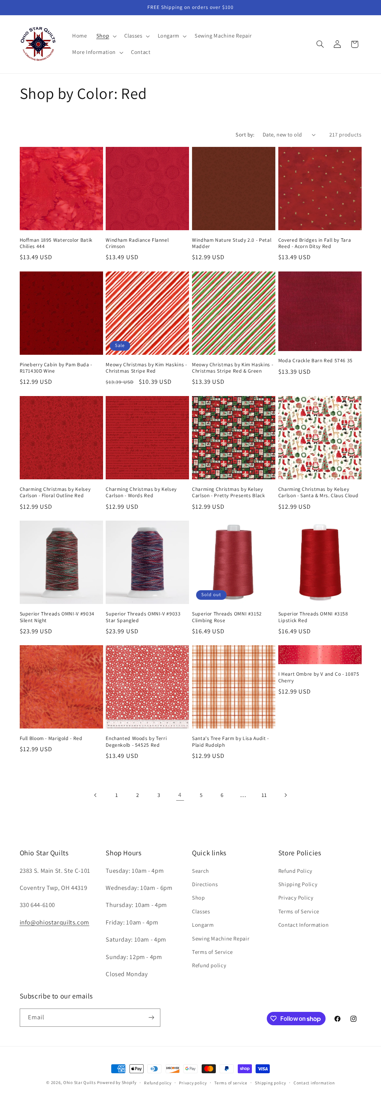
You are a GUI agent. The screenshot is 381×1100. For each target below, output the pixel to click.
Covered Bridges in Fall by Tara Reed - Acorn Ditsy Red (314, 243)
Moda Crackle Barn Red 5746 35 (315, 360)
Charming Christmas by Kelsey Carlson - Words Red (141, 492)
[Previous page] (95, 795)
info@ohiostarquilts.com (55, 922)
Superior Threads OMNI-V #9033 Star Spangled (143, 617)
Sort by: (245, 134)
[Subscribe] (151, 1018)
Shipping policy (270, 1082)
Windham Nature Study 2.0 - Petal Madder (231, 243)
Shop (198, 897)
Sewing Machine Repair (220, 938)
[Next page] (285, 795)
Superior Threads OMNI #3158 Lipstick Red (313, 617)
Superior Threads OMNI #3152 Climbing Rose (227, 617)
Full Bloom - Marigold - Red (51, 738)
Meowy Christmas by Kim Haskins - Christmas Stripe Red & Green (232, 367)
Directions (205, 884)
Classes (201, 911)
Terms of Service (212, 951)
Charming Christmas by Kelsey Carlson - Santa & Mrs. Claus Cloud (318, 492)
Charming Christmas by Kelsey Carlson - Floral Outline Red (55, 492)
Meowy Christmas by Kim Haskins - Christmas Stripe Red (146, 367)
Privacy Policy (296, 897)
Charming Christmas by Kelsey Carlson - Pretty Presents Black (228, 492)
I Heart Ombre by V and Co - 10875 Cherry (318, 677)
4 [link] (180, 795)
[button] (105, 36)
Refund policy (209, 965)
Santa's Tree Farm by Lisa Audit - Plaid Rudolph (230, 741)
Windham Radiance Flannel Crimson (137, 243)
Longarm (203, 924)
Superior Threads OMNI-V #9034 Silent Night (57, 617)
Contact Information (303, 924)
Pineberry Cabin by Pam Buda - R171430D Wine (56, 367)
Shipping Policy (297, 884)
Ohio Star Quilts (79, 1082)
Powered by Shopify (116, 1082)
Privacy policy (192, 1082)
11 (264, 794)
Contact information (314, 1082)
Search (200, 870)
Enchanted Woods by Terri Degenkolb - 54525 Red (136, 741)
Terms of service (230, 1082)
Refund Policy (295, 870)
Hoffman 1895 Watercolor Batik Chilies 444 (56, 243)
